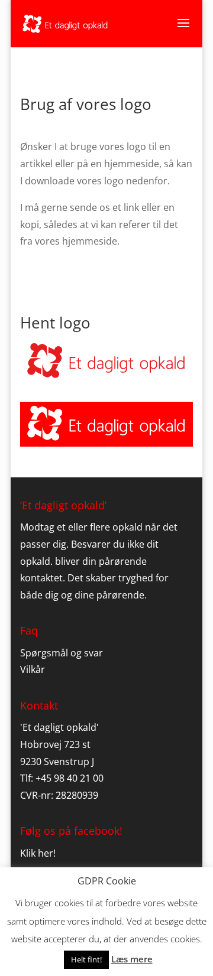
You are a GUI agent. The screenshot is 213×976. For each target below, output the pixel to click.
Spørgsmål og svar (61, 652)
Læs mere (132, 959)
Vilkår (32, 669)
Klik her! (38, 853)
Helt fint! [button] (86, 959)
